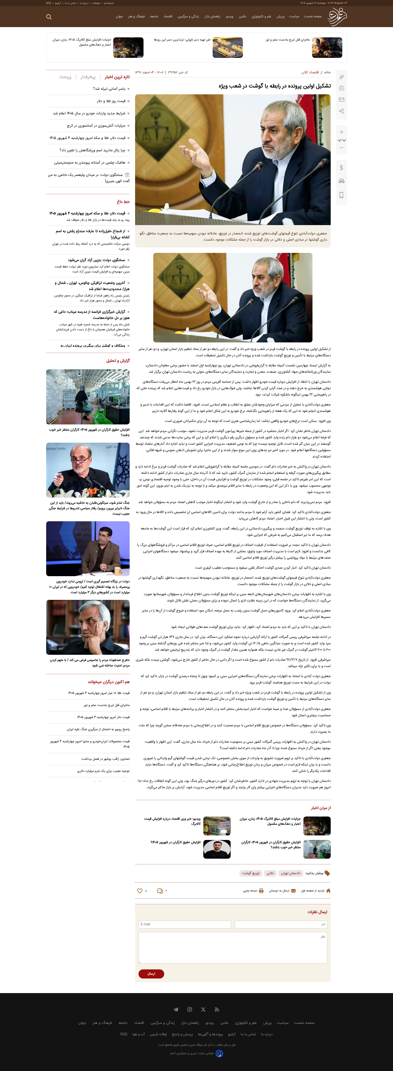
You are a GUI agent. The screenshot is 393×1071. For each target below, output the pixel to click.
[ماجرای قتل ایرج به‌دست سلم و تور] (327, 47)
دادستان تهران (290, 873)
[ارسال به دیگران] (341, 100)
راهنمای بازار (213, 16)
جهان (120, 16)
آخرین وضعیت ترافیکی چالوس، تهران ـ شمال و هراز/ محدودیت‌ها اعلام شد (92, 286)
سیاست (294, 16)
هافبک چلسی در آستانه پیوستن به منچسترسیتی (89, 163)
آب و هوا (138, 1034)
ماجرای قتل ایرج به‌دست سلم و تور (288, 39)
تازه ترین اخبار (117, 77)
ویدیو (230, 16)
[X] (203, 1009)
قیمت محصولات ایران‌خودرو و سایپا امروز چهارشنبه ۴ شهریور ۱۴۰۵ (90, 744)
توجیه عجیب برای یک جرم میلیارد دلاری (103, 771)
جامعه (154, 16)
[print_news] (342, 88)
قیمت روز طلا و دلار (111, 101)
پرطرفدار (88, 77)
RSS (48, 3)
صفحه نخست (313, 16)
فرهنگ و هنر (137, 16)
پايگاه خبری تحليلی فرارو (188, 1045)
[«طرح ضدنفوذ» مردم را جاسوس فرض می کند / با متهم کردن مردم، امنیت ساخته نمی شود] (88, 627)
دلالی (270, 873)
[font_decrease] (341, 147)
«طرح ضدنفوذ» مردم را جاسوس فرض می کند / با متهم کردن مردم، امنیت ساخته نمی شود (90, 662)
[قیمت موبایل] (341, 196)
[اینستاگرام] (189, 1009)
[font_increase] (341, 132)
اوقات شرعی (158, 1034)
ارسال (151, 974)
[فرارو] (337, 16)
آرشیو (58, 3)
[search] (49, 17)
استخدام (109, 3)
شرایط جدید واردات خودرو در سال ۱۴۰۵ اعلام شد (89, 113)
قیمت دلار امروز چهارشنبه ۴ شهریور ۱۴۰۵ (103, 717)
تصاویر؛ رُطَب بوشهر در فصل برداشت (105, 759)
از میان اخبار (321, 808)
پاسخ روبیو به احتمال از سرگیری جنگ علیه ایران (98, 729)
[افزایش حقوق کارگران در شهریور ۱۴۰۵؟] (217, 849)
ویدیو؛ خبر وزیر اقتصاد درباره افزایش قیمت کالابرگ (172, 822)
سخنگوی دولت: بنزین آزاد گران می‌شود (96, 260)
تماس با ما (70, 3)
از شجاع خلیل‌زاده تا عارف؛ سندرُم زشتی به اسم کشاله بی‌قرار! (93, 234)
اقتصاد (168, 16)
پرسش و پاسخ (182, 1034)
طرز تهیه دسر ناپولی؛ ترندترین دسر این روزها (182, 39)
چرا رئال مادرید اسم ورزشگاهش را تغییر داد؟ (92, 150)
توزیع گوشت (250, 873)
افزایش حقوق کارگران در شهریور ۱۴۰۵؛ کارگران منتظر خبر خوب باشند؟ (271, 845)
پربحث (65, 77)
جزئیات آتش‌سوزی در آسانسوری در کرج (96, 126)
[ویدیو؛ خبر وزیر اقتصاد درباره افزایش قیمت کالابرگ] (217, 826)
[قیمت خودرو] (342, 182)
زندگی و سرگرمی (189, 16)
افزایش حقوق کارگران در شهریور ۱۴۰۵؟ (176, 842)
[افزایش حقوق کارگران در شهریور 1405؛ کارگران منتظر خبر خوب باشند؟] (317, 849)
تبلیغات (96, 3)
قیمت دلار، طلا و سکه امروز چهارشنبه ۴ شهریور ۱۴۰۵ (87, 138)
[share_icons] (341, 111)
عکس (243, 16)
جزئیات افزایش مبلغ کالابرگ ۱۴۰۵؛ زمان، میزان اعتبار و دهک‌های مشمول (82, 42)
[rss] (217, 1009)
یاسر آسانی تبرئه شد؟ (109, 89)
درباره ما (84, 3)
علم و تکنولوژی (262, 16)
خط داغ (123, 202)
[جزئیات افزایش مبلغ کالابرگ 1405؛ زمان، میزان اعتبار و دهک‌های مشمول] (128, 47)
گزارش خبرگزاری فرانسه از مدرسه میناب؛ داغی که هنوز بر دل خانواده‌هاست (92, 315)
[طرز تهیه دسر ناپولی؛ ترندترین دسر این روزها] (228, 47)
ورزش (281, 16)
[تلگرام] (176, 1009)
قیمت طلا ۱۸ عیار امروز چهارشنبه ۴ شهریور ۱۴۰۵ (99, 693)
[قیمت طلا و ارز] (342, 169)
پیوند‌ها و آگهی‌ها (210, 1034)
